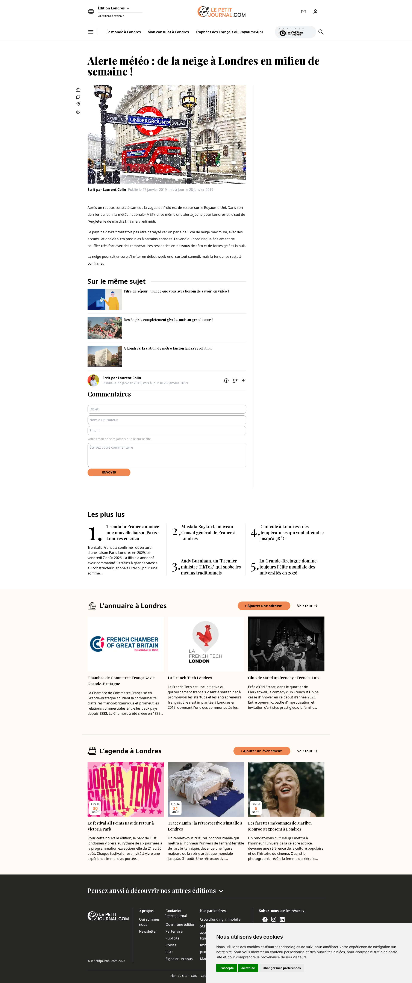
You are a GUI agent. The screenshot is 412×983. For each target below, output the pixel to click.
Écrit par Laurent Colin (107, 189)
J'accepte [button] (227, 968)
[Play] (310, 32)
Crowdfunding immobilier (221, 919)
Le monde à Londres (123, 32)
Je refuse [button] (248, 968)
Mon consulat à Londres (168, 32)
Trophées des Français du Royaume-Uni (229, 32)
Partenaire (174, 931)
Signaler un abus (179, 958)
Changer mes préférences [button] (282, 968)
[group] (310, 31)
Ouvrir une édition (180, 924)
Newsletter (148, 931)
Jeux (203, 952)
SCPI (203, 926)
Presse (170, 945)
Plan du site (179, 976)
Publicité (172, 938)
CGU (169, 952)
